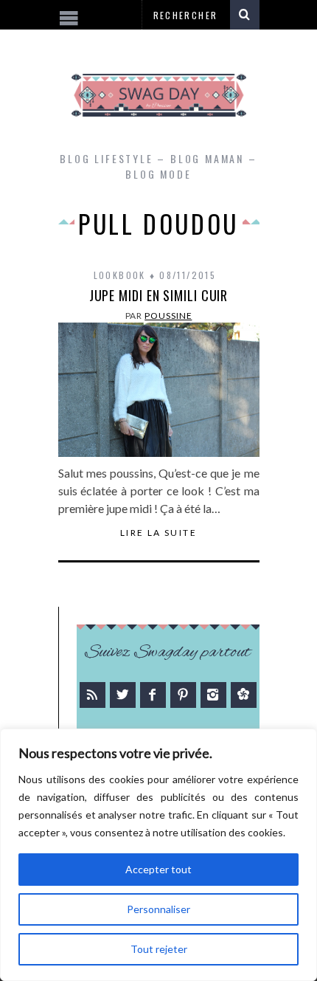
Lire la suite (158, 533)
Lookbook (120, 275)
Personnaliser (158, 909)
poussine (168, 315)
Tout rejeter (158, 949)
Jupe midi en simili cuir (159, 295)
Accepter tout (158, 869)
